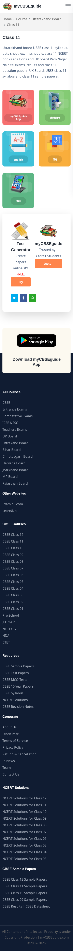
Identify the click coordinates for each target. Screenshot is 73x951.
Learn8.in (9, 510)
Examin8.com (12, 504)
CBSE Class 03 (12, 595)
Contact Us (10, 774)
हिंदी (55, 159)
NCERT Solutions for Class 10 (24, 811)
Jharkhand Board (15, 470)
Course (21, 19)
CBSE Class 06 (12, 575)
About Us (9, 727)
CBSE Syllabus (13, 693)
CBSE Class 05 (12, 581)
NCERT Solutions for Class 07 (24, 832)
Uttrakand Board (15, 443)
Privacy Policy (12, 747)
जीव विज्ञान (55, 118)
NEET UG (9, 629)
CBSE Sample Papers (18, 666)
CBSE (6, 402)
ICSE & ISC (10, 423)
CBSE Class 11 (12, 541)
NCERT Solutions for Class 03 (24, 859)
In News (8, 761)
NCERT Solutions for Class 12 (24, 798)
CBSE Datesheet (38, 906)
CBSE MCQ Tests (14, 679)
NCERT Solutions (15, 700)
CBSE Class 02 (12, 602)
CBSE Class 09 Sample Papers (24, 899)
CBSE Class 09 (12, 555)
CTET (6, 642)
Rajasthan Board (15, 483)
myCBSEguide (27, 6)
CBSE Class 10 (12, 548)
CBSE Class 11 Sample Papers (24, 886)
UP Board (9, 436)
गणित (18, 201)
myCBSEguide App (18, 117)
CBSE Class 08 (12, 561)
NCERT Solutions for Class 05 (24, 845)
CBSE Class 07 (12, 568)
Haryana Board (14, 463)
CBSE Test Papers (15, 673)
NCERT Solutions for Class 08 (24, 825)
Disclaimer (10, 734)
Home (7, 19)
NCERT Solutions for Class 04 (24, 852)
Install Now (49, 264)
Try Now (20, 283)
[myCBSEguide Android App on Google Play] (36, 340)
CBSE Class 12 (12, 534)
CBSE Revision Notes (18, 706)
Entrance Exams (14, 409)
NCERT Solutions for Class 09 (24, 818)
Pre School (10, 615)
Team (6, 767)
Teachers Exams (14, 429)
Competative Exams (17, 416)
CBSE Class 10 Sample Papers (24, 893)
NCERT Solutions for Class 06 (24, 838)
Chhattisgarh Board (17, 456)
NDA (5, 635)
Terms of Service (15, 740)
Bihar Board (11, 449)
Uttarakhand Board (46, 19)
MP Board (10, 476)
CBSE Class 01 (12, 608)
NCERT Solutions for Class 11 (24, 805)
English (18, 159)
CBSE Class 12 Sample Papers (24, 879)
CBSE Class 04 (12, 588)
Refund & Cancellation (19, 754)
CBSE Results (12, 906)
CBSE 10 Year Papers (18, 686)
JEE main (8, 622)
